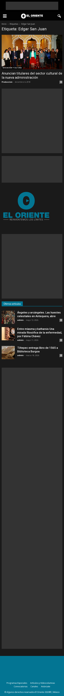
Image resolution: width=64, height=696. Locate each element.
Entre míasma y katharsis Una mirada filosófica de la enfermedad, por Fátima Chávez (39, 332)
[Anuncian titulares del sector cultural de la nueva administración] (32, 52)
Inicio (4, 24)
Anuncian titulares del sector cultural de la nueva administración (32, 75)
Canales (34, 686)
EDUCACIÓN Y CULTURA (12, 68)
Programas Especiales (17, 683)
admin (20, 320)
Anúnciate (45, 686)
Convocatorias (20, 686)
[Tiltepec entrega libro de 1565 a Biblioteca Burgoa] (8, 352)
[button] (59, 16)
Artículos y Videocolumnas (42, 683)
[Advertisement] (32, 6)
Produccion (7, 82)
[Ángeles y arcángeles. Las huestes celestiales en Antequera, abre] (8, 317)
